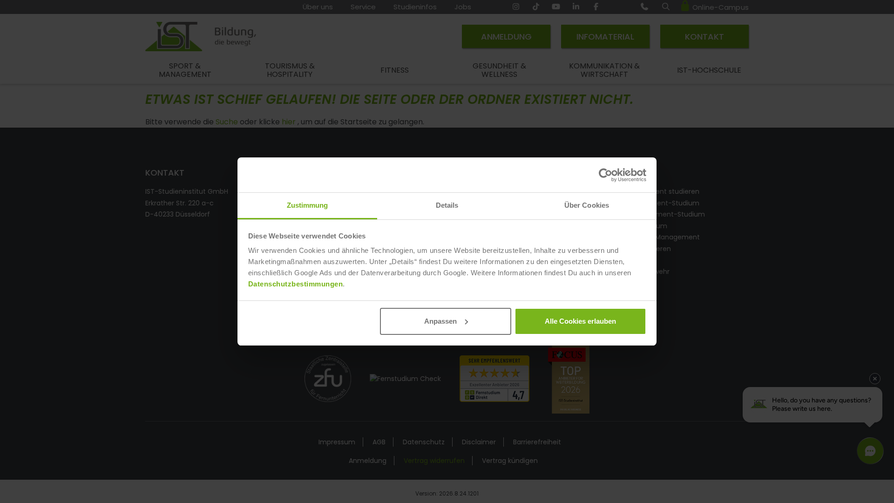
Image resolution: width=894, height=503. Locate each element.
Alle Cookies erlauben (580, 321)
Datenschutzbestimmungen (295, 284)
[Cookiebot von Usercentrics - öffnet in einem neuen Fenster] (605, 175)
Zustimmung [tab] (307, 205)
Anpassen (440, 321)
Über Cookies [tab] (586, 205)
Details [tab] (447, 205)
